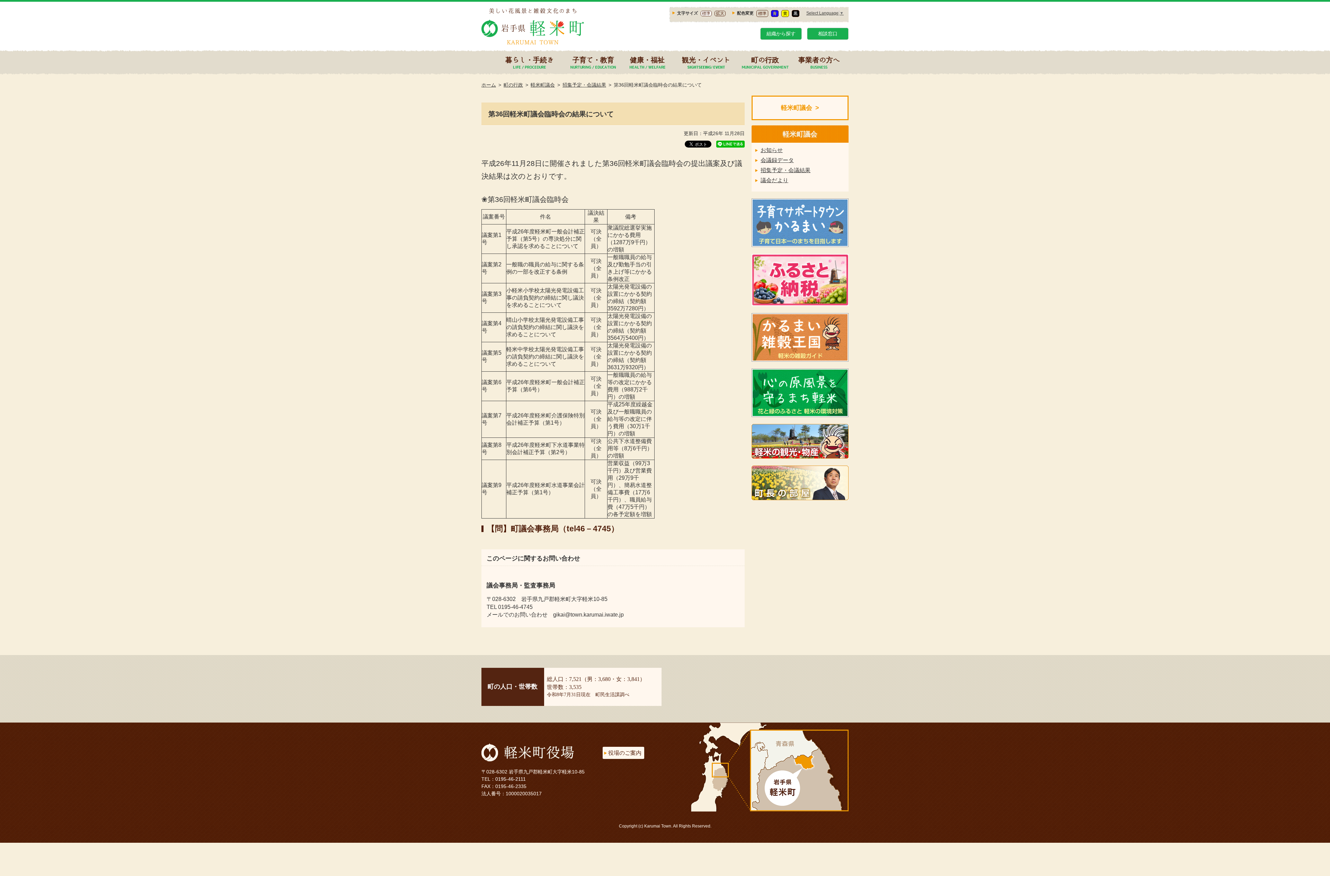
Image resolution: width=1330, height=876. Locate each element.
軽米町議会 (543, 85)
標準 (706, 13)
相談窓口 (827, 33)
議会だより (774, 180)
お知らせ (772, 150)
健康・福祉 (647, 59)
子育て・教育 (593, 59)
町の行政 (765, 59)
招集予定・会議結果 (584, 85)
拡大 (720, 13)
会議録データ (777, 160)
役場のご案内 (624, 753)
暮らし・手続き (529, 59)
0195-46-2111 (510, 779)
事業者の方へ (819, 59)
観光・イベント (706, 59)
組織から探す (781, 33)
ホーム (488, 85)
